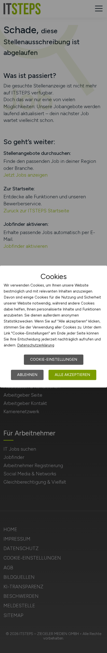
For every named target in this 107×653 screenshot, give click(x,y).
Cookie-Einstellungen (53, 359)
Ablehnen (27, 374)
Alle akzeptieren (72, 374)
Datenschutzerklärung (35, 345)
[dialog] (53, 326)
